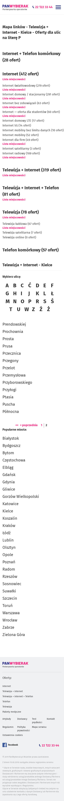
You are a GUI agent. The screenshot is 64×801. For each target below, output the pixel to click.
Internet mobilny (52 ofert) (20, 135)
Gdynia (8, 482)
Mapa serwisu (39, 727)
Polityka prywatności (23, 729)
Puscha (8, 404)
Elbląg (7, 468)
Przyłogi (9, 390)
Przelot (8, 368)
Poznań (8, 562)
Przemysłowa (14, 375)
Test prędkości (37, 721)
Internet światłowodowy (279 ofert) (26, 85)
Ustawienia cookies (12, 735)
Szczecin (9, 599)
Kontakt (51, 719)
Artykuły (6, 719)
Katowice (10, 504)
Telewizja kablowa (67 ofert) (21, 223)
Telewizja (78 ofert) (20, 212)
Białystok (10, 439)
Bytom (8, 453)
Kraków (8, 526)
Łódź (6, 533)
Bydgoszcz (11, 446)
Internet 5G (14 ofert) (16, 125)
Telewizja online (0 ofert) (19, 237)
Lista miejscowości (13, 79)
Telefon (6, 702)
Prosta (8, 339)
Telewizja (7, 707)
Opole (7, 555)
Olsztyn (9, 548)
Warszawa (11, 613)
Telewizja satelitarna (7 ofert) (22, 232)
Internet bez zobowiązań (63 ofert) (26, 103)
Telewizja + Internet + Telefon (17, 696)
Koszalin (9, 519)
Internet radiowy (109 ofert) (21, 153)
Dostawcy (22, 719)
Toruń (7, 606)
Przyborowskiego (17, 383)
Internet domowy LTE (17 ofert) (23, 120)
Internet (6, 686)
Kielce (7, 511)
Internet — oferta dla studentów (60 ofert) (31, 112)
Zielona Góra (13, 635)
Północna (10, 412)
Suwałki (9, 591)
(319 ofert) (31, 170)
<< (16, 425)
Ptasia (7, 397)
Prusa (7, 346)
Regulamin (7, 727)
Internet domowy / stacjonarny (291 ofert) (31, 94)
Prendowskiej (14, 324)
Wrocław (9, 620)
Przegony (10, 361)
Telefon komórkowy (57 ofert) (30, 250)
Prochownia (12, 332)
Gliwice (8, 489)
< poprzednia (29, 425)
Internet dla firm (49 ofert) (20, 140)
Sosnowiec (11, 584)
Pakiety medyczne (11, 712)
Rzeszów (9, 577)
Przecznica (11, 354)
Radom (8, 569)
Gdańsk (8, 475)
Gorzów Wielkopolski (20, 497)
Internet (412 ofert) (20, 74)
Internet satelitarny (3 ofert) (21, 148)
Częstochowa (13, 460)
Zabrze (8, 628)
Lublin (8, 540)
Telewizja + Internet (12, 691)
